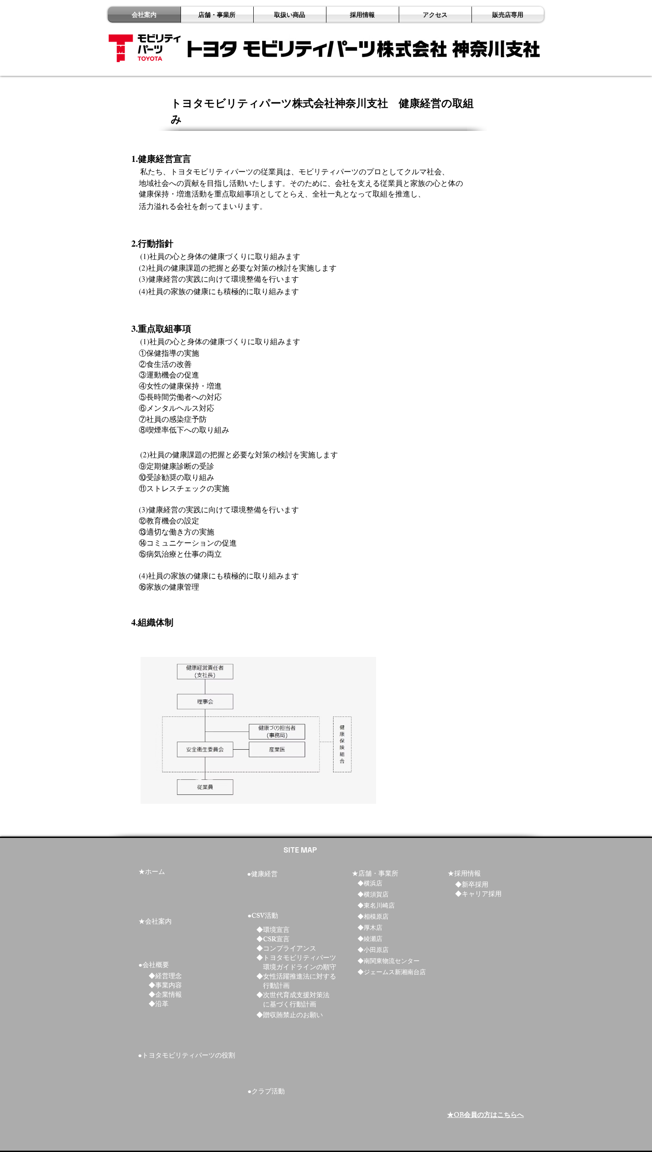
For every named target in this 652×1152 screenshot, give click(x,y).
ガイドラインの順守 (306, 968)
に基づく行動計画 (289, 1005)
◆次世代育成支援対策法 (293, 996)
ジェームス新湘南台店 (395, 973)
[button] (362, 15)
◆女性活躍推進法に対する (296, 977)
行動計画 (276, 987)
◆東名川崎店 (376, 906)
